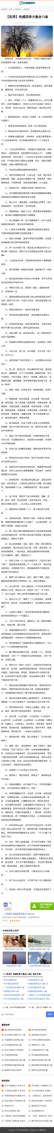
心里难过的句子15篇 (39, 1050)
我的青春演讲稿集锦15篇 (41, 1065)
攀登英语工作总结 (38, 1106)
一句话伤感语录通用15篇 (14, 987)
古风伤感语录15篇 (35, 980)
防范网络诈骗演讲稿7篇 (14, 1065)
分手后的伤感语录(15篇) (14, 999)
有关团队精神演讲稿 (39, 1055)
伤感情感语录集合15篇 (37, 991)
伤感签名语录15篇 (11, 991)
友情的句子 (9, 1106)
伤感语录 (26, 9)
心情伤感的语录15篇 (36, 987)
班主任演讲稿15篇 (12, 1111)
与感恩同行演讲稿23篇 (14, 1040)
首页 (10, 9)
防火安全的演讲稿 (38, 1030)
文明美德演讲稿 (11, 1055)
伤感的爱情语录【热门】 (38, 984)
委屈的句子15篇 (38, 1045)
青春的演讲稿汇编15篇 (40, 1060)
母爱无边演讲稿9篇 (39, 1070)
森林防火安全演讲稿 (13, 1070)
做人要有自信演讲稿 (13, 1030)
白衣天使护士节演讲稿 (14, 1050)
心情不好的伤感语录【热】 (39, 999)
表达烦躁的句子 (38, 1111)
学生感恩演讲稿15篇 (13, 1045)
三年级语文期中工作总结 (15, 1091)
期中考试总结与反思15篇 (41, 1121)
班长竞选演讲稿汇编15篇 (15, 1060)
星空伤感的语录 (10, 980)
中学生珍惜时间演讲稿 (40, 1040)
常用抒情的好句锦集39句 (15, 1096)
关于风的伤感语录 (11, 984)
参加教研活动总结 (38, 1035)
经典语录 (18, 9)
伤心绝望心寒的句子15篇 (15, 1035)
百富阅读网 (23, 1130)
